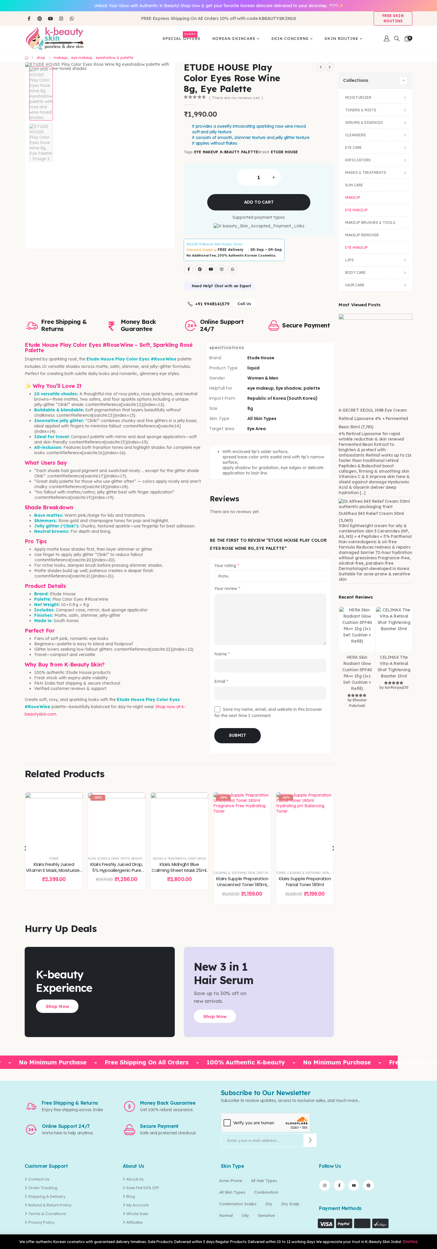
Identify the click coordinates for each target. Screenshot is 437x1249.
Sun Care (354, 185)
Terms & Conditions (47, 1214)
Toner (218, 873)
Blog (130, 1196)
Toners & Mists (360, 110)
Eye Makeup (356, 210)
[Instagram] (61, 18)
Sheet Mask (134, 858)
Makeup (352, 197)
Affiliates (134, 1222)
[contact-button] (310, 1140)
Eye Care (353, 147)
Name (222, 654)
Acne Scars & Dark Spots (46, 858)
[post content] (54, 821)
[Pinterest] (39, 18)
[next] (330, 67)
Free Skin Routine (393, 18)
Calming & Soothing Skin (171, 873)
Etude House (284, 152)
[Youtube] (50, 18)
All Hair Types (264, 1180)
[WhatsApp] (71, 18)
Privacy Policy (41, 1222)
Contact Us (38, 1179)
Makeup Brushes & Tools (370, 222)
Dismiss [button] (410, 1241)
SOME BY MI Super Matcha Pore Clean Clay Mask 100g (305, 881)
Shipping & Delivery (46, 1196)
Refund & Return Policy (49, 1205)
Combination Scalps (238, 1203)
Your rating (226, 565)
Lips (349, 260)
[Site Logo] (54, 38)
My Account (137, 1205)
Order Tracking (42, 1188)
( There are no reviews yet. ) (236, 97)
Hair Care (354, 285)
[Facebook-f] (339, 1185)
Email (221, 681)
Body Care (355, 272)
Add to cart (259, 202)
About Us (135, 1179)
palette (249, 152)
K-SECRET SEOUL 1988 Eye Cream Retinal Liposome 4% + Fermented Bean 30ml (373, 419)
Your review (227, 588)
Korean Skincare (233, 38)
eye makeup (206, 152)
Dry (268, 1203)
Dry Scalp (290, 1203)
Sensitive (266, 1215)
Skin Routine (341, 38)
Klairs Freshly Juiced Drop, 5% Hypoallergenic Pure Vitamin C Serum (54, 870)
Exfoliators (358, 160)
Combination (266, 1192)
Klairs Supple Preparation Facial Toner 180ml (242, 881)
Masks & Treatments (107, 858)
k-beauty (229, 152)
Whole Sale (137, 1214)
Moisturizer (358, 97)
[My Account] (386, 38)
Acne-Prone (230, 1180)
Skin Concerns (290, 38)
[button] (397, 38)
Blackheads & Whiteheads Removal (304, 873)
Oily (245, 1215)
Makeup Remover (362, 235)
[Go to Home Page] (26, 57)
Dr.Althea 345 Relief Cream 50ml (371, 513)
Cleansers (355, 135)
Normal (226, 1215)
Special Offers (182, 37)
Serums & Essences (364, 122)
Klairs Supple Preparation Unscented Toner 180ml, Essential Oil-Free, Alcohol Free (179, 887)
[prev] (321, 67)
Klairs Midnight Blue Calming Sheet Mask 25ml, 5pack (116, 870)
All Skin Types (232, 1192)
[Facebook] (29, 18)
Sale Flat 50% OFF (142, 1188)
